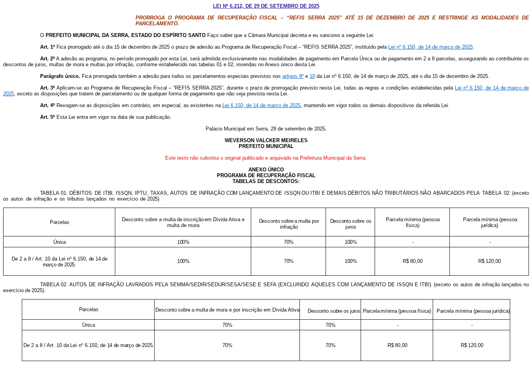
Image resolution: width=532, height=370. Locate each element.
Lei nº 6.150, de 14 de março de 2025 (430, 47)
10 (312, 76)
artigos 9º (293, 76)
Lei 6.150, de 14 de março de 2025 (261, 105)
